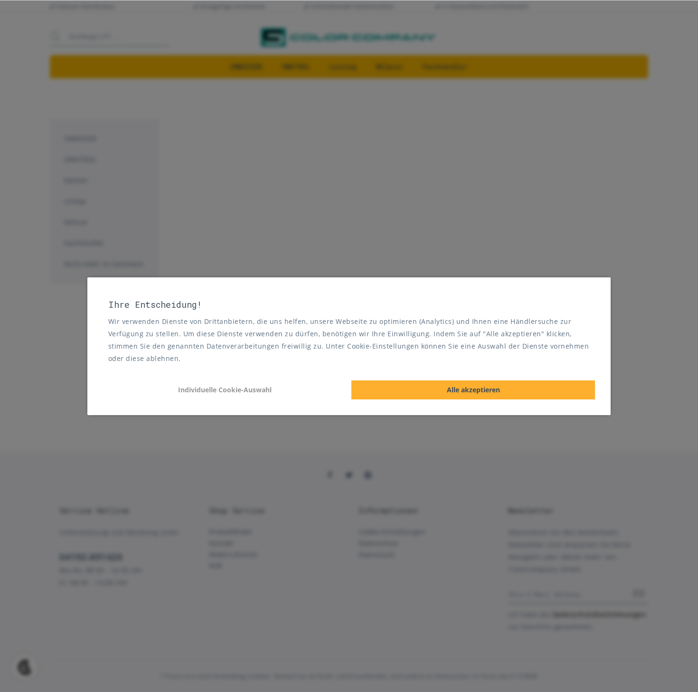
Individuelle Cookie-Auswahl (225, 389)
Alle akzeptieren (473, 389)
